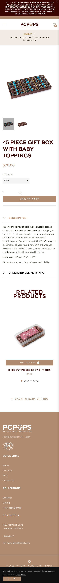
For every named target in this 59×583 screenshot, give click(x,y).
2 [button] (24, 381)
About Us (7, 470)
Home (28, 34)
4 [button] (31, 381)
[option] (29, 347)
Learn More (21, 574)
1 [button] (21, 381)
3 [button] (28, 381)
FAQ (5, 475)
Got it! (11, 579)
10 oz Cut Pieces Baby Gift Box (29, 369)
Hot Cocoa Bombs (12, 508)
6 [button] (37, 381)
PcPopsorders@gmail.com (16, 543)
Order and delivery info (26, 272)
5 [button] (34, 381)
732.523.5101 (8, 536)
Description (17, 217)
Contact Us (8, 480)
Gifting (6, 502)
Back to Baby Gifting (31, 399)
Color (7, 174)
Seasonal (7, 497)
